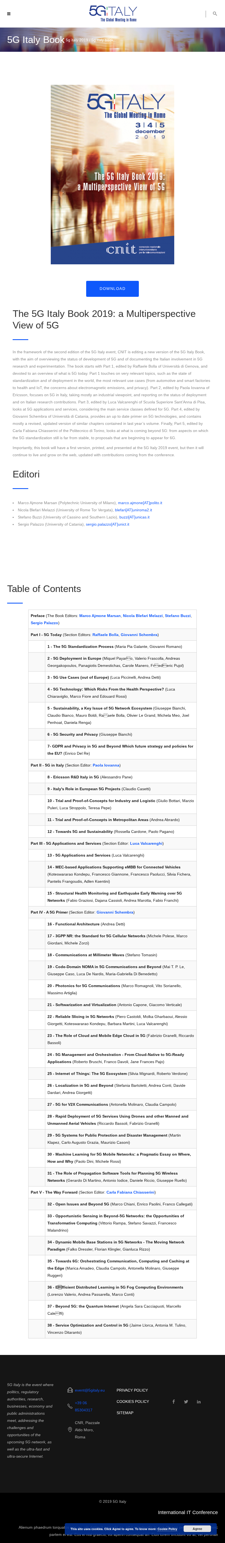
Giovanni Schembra (139, 634)
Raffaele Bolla (105, 634)
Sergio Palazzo (44, 623)
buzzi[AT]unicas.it (134, 517)
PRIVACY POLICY (132, 1390)
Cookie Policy (167, 1529)
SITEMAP (125, 1413)
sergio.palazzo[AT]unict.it (107, 524)
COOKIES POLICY (133, 1401)
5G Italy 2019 (77, 40)
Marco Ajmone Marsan (100, 615)
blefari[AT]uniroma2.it (133, 510)
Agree (197, 1528)
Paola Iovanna (106, 765)
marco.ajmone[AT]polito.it (140, 503)
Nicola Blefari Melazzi (143, 615)
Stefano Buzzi (178, 615)
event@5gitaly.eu (90, 1390)
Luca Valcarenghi (146, 843)
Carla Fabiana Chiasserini (130, 1192)
